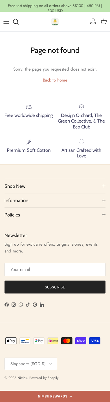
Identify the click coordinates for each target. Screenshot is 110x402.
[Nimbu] (55, 22)
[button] (55, 396)
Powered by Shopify (43, 377)
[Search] (18, 21)
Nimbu (22, 377)
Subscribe (55, 287)
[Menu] (6, 21)
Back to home (55, 80)
